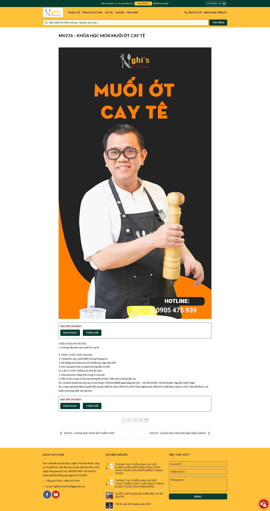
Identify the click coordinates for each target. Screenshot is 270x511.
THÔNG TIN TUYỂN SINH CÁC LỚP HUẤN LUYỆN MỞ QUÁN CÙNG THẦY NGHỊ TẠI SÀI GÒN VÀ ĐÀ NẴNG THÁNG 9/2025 (139, 469)
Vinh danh (132, 12)
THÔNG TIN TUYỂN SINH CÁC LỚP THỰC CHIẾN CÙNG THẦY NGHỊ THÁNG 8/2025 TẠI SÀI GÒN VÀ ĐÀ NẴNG (139, 483)
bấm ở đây (143, 3)
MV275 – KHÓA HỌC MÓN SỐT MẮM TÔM (89, 433)
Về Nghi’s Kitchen (92, 12)
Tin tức (109, 12)
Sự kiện (119, 12)
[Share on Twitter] (129, 420)
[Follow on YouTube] (56, 494)
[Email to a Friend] (135, 420)
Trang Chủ (74, 12)
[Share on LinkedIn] (146, 420)
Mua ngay (70, 332)
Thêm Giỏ (92, 332)
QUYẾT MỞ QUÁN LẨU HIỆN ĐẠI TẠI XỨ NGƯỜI (139, 495)
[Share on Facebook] (123, 420)
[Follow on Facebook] (47, 494)
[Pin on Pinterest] (140, 420)
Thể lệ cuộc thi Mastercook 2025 (133, 503)
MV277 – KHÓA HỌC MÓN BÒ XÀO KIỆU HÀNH (178, 433)
